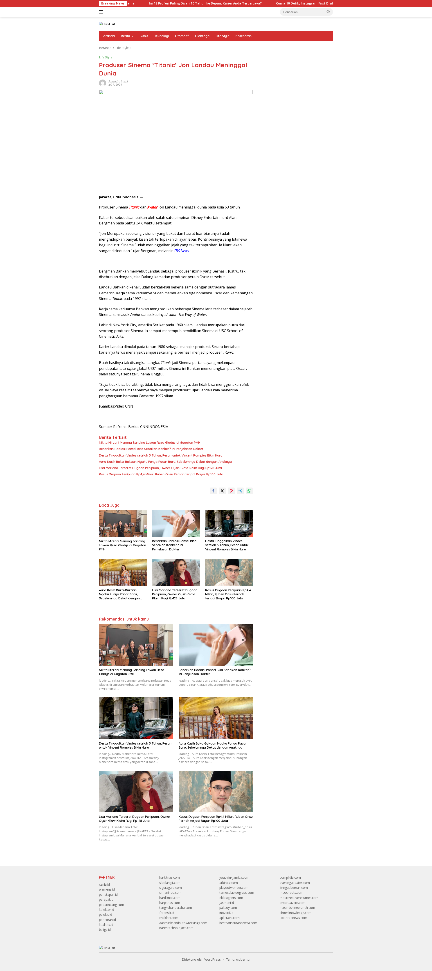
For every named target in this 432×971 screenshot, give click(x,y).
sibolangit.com (169, 882)
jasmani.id (226, 902)
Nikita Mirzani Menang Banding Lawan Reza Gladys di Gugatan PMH (149, 443)
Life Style (222, 36)
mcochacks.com (291, 892)
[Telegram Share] (240, 491)
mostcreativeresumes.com (299, 898)
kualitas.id (106, 924)
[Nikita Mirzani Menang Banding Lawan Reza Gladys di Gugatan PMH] (123, 523)
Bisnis (144, 36)
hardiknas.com (169, 898)
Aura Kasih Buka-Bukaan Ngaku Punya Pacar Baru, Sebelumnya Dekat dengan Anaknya (165, 462)
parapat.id (106, 899)
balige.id (105, 929)
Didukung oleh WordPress (201, 960)
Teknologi (161, 36)
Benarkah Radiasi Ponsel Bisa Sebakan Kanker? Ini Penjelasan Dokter (151, 449)
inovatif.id (226, 913)
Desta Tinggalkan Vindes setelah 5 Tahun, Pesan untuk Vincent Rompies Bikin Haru (160, 455)
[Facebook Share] (213, 491)
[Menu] (102, 12)
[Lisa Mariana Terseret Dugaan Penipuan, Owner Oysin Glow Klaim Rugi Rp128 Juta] (176, 572)
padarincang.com (111, 904)
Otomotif (182, 36)
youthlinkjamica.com (234, 877)
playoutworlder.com (233, 887)
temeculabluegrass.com (236, 892)
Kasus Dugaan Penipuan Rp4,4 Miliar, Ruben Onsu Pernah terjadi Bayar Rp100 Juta (161, 474)
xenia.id (104, 884)
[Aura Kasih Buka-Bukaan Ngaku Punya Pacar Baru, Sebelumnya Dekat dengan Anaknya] (123, 572)
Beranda (108, 36)
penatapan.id (108, 894)
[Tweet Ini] (222, 491)
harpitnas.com (169, 902)
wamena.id (107, 889)
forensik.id (166, 913)
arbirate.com (228, 882)
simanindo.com (170, 892)
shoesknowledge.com (295, 913)
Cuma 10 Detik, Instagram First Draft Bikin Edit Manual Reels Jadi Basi (300, 3)
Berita (125, 36)
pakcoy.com (228, 907)
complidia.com (290, 877)
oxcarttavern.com (292, 902)
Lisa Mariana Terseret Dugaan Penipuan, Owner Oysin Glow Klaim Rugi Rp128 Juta (160, 468)
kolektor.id (106, 909)
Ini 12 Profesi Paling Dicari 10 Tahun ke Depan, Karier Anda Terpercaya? (174, 3)
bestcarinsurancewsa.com (238, 923)
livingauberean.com (294, 887)
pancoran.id (107, 920)
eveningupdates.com (295, 882)
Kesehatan (244, 36)
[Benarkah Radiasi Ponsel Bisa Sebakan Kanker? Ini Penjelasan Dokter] (176, 523)
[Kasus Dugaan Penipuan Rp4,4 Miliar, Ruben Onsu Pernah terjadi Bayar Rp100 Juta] (229, 572)
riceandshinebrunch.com (297, 907)
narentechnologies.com (176, 928)
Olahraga (202, 36)
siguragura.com (170, 887)
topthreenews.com (293, 918)
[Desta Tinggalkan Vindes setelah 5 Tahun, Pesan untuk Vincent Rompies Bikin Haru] (229, 523)
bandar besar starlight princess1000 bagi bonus (293, 59)
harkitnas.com (169, 877)
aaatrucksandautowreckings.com (183, 923)
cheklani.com (168, 918)
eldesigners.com (231, 898)
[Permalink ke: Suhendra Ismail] (102, 83)
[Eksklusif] (107, 24)
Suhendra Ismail (118, 81)
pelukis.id (105, 914)
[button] (328, 11)
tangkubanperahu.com (175, 907)
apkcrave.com (229, 918)
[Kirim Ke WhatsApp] (249, 491)
